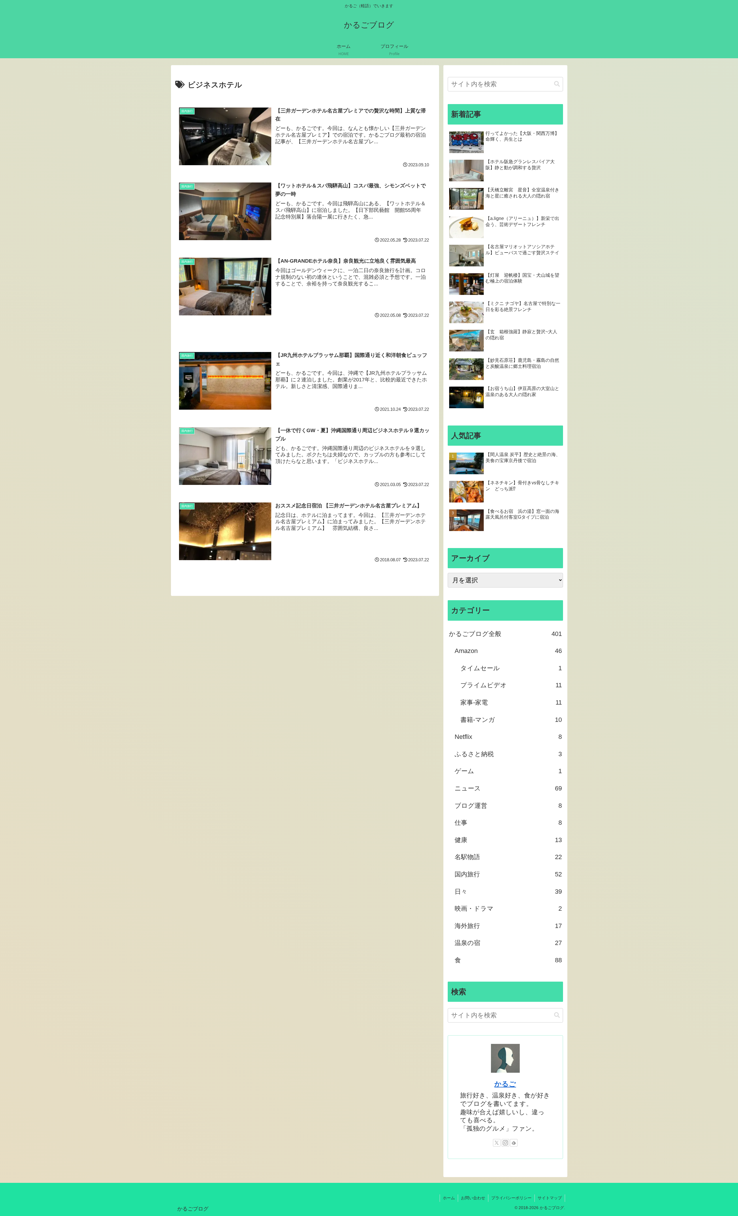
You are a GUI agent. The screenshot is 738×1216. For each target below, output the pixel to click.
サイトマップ (550, 1198)
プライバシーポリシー (511, 1198)
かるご (505, 1084)
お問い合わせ (473, 1198)
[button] (557, 84)
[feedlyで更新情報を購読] (513, 1143)
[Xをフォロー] (496, 1143)
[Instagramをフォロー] (505, 1143)
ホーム (449, 1198)
